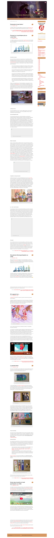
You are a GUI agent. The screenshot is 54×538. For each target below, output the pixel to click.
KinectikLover (18, 323)
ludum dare (32, 250)
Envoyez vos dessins (13, 455)
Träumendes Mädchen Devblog (24, 15)
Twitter (21, 524)
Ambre (14, 30)
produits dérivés (31, 361)
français (27, 361)
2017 (39, 65)
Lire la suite (31, 28)
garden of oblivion (26, 527)
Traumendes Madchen (23, 31)
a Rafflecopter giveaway (13, 437)
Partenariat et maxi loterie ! (16, 24)
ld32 (25, 289)
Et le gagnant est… (14, 294)
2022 (39, 61)
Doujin (24, 30)
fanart (25, 361)
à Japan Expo (25, 40)
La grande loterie (14, 365)
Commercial (39, 75)
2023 (39, 60)
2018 (39, 64)
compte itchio (17, 276)
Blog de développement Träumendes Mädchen (27, 535)
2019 (39, 63)
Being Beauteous (17, 30)
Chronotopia (40, 76)
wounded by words (28, 290)
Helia (16, 25)
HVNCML (13, 449)
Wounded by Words (22, 156)
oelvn (28, 361)
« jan (39, 39)
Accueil (11, 18)
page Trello (23, 357)
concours (22, 361)
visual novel (28, 31)
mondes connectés (13, 528)
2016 (39, 66)
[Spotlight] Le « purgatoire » (41, 55)
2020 (39, 62)
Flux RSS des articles (40, 89)
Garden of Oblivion (28, 30)
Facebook (26, 524)
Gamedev (17, 250)
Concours (23, 30)
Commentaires (31, 31)
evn (22, 289)
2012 (39, 70)
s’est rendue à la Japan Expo (21, 385)
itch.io (24, 289)
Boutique (20, 30)
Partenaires (14, 18)
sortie (29, 289)
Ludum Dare (27, 41)
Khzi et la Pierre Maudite (42, 77)
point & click (18, 528)
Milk (30, 30)
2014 (39, 68)
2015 (39, 67)
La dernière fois (12, 297)
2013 (39, 69)
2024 (39, 59)
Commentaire (31, 251)
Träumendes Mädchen (9, 535)
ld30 (29, 527)
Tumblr (23, 524)
